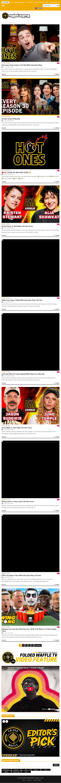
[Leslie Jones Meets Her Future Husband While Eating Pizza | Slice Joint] (30, 342)
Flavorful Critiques (6, 63)
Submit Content (37, 780)
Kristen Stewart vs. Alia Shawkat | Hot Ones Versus (17, 226)
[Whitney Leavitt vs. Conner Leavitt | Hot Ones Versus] (30, 469)
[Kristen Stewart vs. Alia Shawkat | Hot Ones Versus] (30, 204)
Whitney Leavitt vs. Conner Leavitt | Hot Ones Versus (18, 501)
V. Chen (5, 67)
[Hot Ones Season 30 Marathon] (30, 96)
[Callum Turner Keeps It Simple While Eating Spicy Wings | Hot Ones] (30, 268)
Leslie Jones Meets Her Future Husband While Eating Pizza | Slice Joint (23, 374)
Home (3, 23)
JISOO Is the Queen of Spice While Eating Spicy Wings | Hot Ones (21, 575)
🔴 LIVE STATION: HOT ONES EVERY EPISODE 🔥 (16, 172)
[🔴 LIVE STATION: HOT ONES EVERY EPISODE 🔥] (30, 150)
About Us (29, 780)
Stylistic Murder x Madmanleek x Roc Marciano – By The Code (45, 2)
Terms (24, 780)
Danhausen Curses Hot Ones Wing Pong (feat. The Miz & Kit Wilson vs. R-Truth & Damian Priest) (29, 630)
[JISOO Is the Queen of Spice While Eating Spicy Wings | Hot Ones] (30, 543)
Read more (4, 74)
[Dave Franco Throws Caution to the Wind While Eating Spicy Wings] (30, 43)
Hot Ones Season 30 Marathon (11, 118)
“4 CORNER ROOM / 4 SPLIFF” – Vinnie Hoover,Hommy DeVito (18, 755)
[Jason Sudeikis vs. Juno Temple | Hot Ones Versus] (30, 405)
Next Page (38, 645)
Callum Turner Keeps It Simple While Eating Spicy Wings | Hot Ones (22, 300)
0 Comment (57, 74)
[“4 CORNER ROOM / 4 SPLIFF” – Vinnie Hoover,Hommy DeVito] (30, 738)
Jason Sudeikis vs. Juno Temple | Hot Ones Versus (17, 427)
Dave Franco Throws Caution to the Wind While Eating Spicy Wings (22, 65)
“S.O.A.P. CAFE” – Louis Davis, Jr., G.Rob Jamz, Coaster (20, 2)
